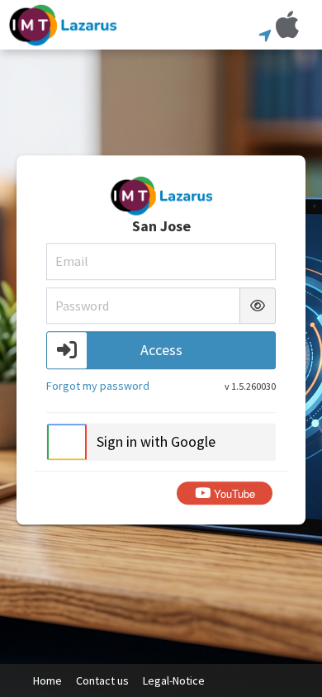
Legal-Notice (174, 680)
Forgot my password (97, 386)
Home (47, 680)
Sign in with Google (156, 442)
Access (161, 350)
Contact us (102, 680)
